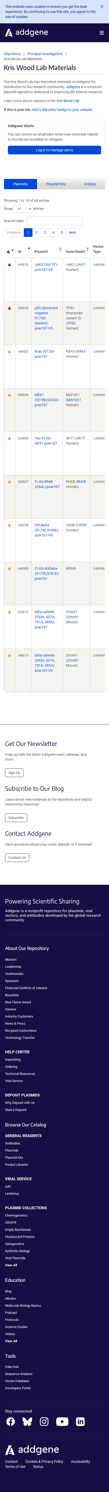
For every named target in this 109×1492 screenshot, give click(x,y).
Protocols (12, 1320)
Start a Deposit (15, 1110)
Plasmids (20, 184)
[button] (102, 33)
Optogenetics (14, 1244)
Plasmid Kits (56, 184)
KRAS (81, 351)
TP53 (71, 323)
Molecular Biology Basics (23, 1305)
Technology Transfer (20, 1038)
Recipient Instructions (21, 1030)
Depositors (12, 54)
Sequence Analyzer (18, 1374)
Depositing (13, 1059)
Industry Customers (19, 1016)
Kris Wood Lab (68, 101)
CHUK (82, 525)
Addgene (73, 87)
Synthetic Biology (17, 1251)
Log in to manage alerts (54, 150)
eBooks (10, 1298)
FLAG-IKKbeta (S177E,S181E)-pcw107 (47, 573)
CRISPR (10, 1222)
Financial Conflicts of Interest (26, 988)
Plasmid (41, 252)
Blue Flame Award (18, 1002)
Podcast (11, 1313)
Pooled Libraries (16, 1165)
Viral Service (14, 1081)
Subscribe (16, 818)
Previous (14, 233)
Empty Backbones (18, 1230)
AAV (8, 1186)
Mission (10, 959)
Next (72, 233)
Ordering (11, 1067)
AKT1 (81, 438)
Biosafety (12, 995)
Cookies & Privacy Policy (44, 1462)
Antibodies (12, 1143)
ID (19, 252)
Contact (11, 1462)
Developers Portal (17, 1388)
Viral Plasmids (15, 1258)
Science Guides (16, 1327)
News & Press (15, 1023)
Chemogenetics (16, 1215)
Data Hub (12, 1367)
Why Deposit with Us (20, 1103)
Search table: (14, 221)
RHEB (81, 482)
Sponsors (12, 981)
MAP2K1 (74, 400)
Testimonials (14, 974)
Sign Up (14, 773)
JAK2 (81, 265)
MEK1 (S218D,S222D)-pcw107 (47, 400)
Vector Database (17, 1381)
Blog (8, 1291)
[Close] (100, 6)
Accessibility (80, 1462)
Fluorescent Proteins (20, 1237)
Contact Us (17, 858)
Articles (90, 184)
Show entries (24, 209)
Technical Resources (20, 1074)
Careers (10, 1009)
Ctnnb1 (73, 617)
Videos (10, 1334)
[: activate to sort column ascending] (9, 249)
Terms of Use (15, 1467)
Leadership (13, 967)
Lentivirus (12, 1193)
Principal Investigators (45, 54)
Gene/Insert (75, 252)
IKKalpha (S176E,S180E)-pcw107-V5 (47, 530)
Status (38, 1467)
